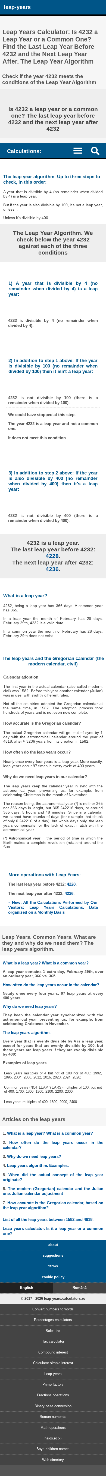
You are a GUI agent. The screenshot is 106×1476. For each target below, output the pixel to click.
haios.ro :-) (53, 1438)
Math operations (53, 1428)
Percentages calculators (53, 1320)
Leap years (53, 1374)
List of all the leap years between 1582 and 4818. (48, 1219)
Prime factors (53, 1384)
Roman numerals (53, 1417)
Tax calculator (53, 1341)
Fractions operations (53, 1395)
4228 (52, 556)
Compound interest (53, 1352)
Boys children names (53, 1449)
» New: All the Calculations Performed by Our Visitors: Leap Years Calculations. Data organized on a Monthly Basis (53, 907)
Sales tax (53, 1331)
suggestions (53, 1255)
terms (53, 1266)
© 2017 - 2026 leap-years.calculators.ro (53, 1298)
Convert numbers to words (53, 1309)
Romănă (79, 1288)
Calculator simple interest (53, 1363)
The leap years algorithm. (27, 1032)
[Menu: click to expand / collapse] (80, 150)
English (26, 1288)
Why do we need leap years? (30, 1006)
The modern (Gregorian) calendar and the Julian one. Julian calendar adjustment (53, 1191)
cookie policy (53, 1277)
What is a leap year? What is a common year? (46, 963)
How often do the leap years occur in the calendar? (51, 984)
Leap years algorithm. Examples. (38, 1165)
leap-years (17, 7)
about (53, 1245)
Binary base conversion (53, 1406)
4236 (52, 569)
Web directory (53, 1460)
